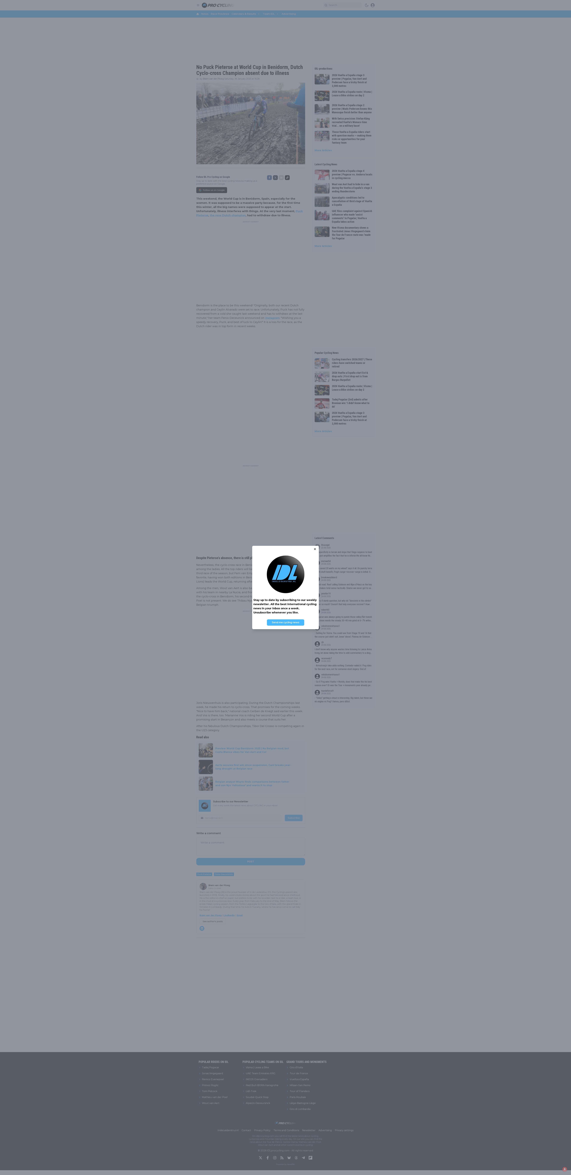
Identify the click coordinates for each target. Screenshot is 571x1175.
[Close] (314, 549)
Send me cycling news (285, 622)
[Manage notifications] (564, 1169)
